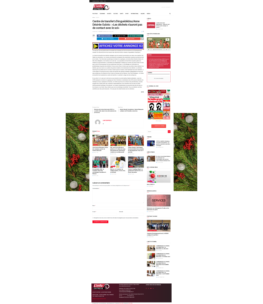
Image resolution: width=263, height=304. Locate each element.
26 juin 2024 (159, 250)
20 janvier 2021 (151, 211)
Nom (94, 205)
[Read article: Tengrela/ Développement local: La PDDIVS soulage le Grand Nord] (159, 226)
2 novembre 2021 (160, 147)
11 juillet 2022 (160, 162)
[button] (158, 44)
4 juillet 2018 (94, 31)
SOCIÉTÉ (109, 13)
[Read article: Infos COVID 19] (159, 177)
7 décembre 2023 (160, 267)
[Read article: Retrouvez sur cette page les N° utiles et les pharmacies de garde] (159, 200)
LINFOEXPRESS (107, 120)
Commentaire (96, 188)
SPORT (127, 13)
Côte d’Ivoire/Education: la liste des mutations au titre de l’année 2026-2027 (100, 149)
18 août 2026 (131, 174)
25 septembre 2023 (160, 277)
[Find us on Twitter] (148, 288)
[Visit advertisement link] (118, 46)
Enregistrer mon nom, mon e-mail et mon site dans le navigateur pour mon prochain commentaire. (116, 217)
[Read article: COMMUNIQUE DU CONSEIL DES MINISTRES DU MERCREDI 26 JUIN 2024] (151, 248)
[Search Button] (170, 13)
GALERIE (143, 13)
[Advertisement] (118, 99)
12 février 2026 (150, 236)
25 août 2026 (95, 152)
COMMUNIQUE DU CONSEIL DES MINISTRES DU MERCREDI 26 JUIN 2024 (163, 247)
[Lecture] (148, 49)
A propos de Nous (95, 1)
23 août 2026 (95, 175)
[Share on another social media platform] (142, 38)
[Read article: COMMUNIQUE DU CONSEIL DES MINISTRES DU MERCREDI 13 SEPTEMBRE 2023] (151, 273)
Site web (121, 211)
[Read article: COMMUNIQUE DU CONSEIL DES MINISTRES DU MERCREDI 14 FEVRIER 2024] (151, 256)
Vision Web (121, 303)
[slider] (157, 49)
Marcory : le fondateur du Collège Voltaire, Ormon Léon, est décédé (117, 170)
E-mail (94, 211)
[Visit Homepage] (101, 7)
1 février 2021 (150, 186)
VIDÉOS (148, 13)
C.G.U (105, 1)
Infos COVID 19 (150, 184)
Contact (101, 1)
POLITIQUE (95, 13)
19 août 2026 (113, 174)
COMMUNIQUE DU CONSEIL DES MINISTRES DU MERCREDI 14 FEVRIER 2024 (163, 255)
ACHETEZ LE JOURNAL (160, 125)
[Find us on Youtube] (150, 288)
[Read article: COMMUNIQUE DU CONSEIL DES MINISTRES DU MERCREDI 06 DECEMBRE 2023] (151, 264)
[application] (159, 44)
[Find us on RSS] (153, 288)
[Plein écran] (168, 49)
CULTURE (115, 13)
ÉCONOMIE (102, 13)
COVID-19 (150, 181)
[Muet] (166, 49)
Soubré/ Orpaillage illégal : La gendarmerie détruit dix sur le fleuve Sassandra (135, 170)
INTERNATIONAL (134, 13)
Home (93, 17)
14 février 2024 (160, 258)
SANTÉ (121, 13)
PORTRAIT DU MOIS (152, 230)
